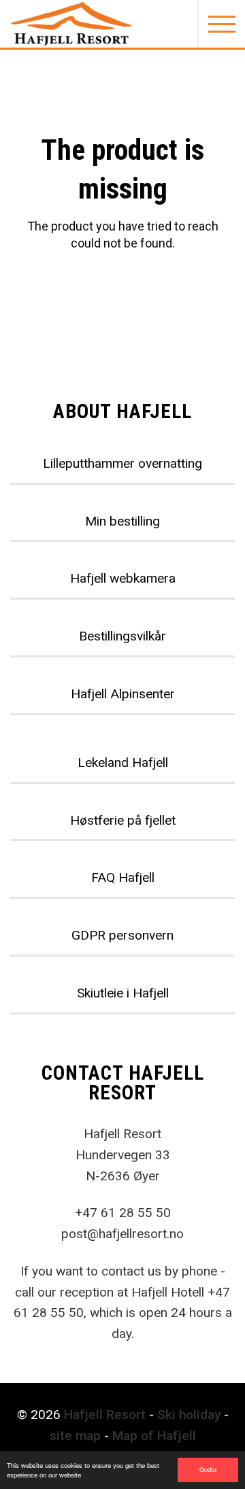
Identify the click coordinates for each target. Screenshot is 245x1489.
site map (75, 1435)
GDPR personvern (122, 935)
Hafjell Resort (105, 1414)
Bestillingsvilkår (122, 636)
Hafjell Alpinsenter (123, 694)
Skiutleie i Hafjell (123, 993)
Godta (207, 1469)
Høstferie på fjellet (123, 820)
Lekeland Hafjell (123, 762)
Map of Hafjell (154, 1435)
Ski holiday (188, 1414)
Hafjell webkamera (123, 578)
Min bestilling (122, 521)
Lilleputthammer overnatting (122, 463)
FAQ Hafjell (122, 877)
